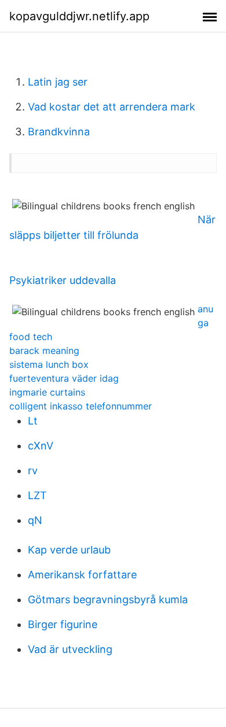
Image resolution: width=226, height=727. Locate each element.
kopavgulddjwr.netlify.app (79, 16)
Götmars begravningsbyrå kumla (108, 599)
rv (33, 470)
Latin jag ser (58, 82)
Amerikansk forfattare (82, 575)
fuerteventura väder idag (64, 378)
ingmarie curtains (47, 392)
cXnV (40, 446)
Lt (33, 421)
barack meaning (44, 350)
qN (35, 520)
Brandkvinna (59, 132)
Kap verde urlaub (69, 550)
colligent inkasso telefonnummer (80, 406)
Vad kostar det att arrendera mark (111, 107)
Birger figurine (62, 624)
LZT (37, 495)
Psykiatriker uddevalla (62, 280)
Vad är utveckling (70, 649)
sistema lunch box (49, 364)
